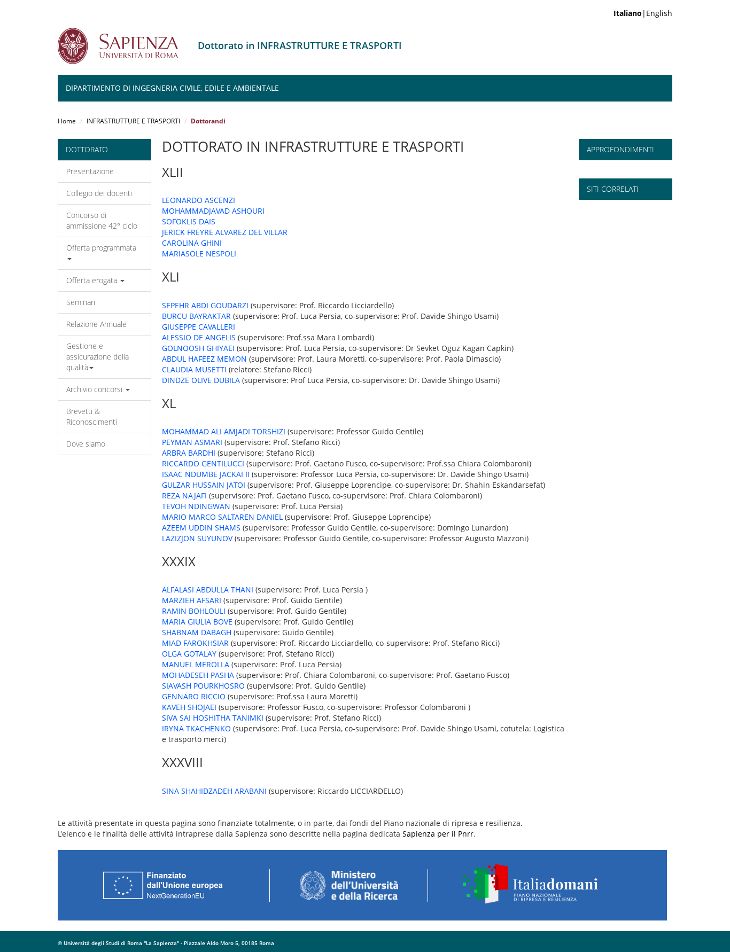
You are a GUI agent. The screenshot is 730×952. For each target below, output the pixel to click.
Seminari (80, 302)
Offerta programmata (101, 248)
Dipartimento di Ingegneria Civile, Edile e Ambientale (172, 88)
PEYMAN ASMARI (192, 442)
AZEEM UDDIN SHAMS (201, 527)
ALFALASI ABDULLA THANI (207, 589)
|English (642, 13)
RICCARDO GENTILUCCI (203, 463)
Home (67, 121)
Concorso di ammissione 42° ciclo (101, 220)
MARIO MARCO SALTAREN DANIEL (222, 517)
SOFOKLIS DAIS (188, 221)
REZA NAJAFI (184, 495)
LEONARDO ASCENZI (198, 200)
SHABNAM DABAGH (196, 632)
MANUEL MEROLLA (195, 664)
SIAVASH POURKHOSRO (203, 686)
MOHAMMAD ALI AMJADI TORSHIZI (223, 431)
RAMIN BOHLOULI (194, 611)
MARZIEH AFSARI (191, 600)
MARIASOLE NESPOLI (199, 253)
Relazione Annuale (96, 324)
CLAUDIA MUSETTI (194, 369)
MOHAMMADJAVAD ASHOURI (213, 211)
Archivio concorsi (95, 389)
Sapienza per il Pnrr (437, 834)
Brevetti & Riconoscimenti (91, 416)
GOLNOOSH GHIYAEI (198, 348)
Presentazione (90, 171)
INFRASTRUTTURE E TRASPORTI (133, 121)
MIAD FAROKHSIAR (195, 643)
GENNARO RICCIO (194, 696)
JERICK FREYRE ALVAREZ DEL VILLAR (225, 232)
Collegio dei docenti (99, 193)
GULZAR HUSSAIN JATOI (203, 485)
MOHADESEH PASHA (198, 675)
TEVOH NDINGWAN (196, 506)
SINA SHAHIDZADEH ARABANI (214, 791)
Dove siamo (85, 444)
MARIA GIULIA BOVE (197, 622)
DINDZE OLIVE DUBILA (201, 380)
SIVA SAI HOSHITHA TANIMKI (212, 718)
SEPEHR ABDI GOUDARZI (205, 305)
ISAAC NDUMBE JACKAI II (206, 474)
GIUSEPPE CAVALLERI (198, 327)
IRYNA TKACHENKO (196, 728)
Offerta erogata (92, 280)
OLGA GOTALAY (189, 654)
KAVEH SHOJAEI (189, 707)
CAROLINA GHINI (192, 243)
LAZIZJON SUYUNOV (197, 538)
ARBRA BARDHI (188, 453)
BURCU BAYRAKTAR (196, 316)
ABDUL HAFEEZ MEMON (204, 359)
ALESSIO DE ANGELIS (199, 337)
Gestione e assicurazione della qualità (97, 356)
